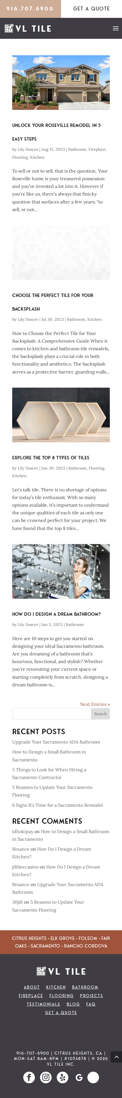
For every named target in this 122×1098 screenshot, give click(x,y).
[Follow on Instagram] (46, 1077)
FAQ (91, 1004)
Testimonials (43, 1004)
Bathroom (77, 149)
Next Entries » (95, 704)
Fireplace (97, 149)
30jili (17, 902)
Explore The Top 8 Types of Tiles (50, 457)
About (32, 987)
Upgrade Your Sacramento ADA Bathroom (56, 742)
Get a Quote (61, 1013)
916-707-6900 (32, 1053)
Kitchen (37, 157)
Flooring (20, 157)
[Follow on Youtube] (93, 1077)
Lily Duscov (28, 149)
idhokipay (22, 831)
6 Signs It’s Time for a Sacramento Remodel (57, 805)
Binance (21, 849)
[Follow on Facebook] (29, 1077)
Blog (73, 1004)
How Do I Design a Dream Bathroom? (56, 614)
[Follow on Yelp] (62, 1077)
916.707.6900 (30, 8)
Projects (91, 996)
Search (100, 713)
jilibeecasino (25, 867)
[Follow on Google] (79, 1077)
